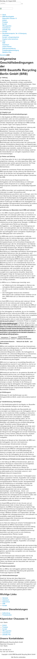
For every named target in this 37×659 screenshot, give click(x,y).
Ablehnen (14, 337)
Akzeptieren (4, 337)
